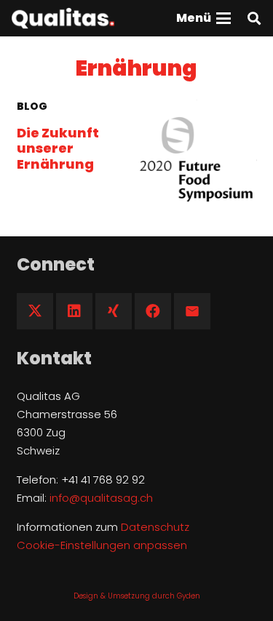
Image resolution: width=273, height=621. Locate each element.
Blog (32, 106)
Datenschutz (155, 526)
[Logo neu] (62, 18)
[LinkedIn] (74, 311)
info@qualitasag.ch (101, 497)
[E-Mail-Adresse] (192, 311)
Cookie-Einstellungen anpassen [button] (102, 545)
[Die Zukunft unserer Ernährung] (197, 160)
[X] (35, 311)
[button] (203, 18)
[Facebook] (153, 311)
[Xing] (113, 311)
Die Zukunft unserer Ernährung (58, 148)
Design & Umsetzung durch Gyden (137, 595)
